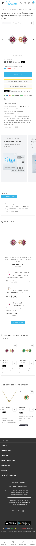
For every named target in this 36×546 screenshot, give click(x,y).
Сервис (4, 470)
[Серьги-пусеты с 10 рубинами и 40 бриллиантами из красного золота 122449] (18, 39)
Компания (5, 465)
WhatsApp (23, 511)
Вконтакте (13, 511)
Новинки (5, 455)
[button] (15, 52)
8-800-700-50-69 (18, 482)
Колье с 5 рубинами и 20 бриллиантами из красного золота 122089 (17, 275)
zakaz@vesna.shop (19, 486)
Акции (4, 445)
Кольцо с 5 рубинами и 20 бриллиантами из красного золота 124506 (18, 290)
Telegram (18, 511)
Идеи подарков (8, 460)
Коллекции (6, 450)
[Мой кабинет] (29, 3)
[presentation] (3, 39)
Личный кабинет (8, 475)
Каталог (4, 440)
